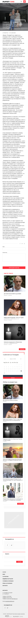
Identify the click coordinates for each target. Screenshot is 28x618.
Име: (4, 246)
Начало (4, 3)
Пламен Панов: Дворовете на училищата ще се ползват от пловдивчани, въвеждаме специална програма (13, 499)
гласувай (19, 561)
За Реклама (5, 576)
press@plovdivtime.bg (9, 601)
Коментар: (5, 252)
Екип (4, 574)
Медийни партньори (8, 578)
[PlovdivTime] (9, 616)
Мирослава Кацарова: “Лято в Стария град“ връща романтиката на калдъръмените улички (14, 318)
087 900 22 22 (14, 598)
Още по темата (8, 273)
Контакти (5, 585)
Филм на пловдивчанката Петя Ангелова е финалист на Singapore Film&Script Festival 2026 (12, 460)
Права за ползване (7, 583)
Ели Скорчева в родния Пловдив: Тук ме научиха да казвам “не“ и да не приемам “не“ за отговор (13, 479)
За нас (4, 572)
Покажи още (22, 349)
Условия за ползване (8, 581)
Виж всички (20, 503)
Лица (8, 3)
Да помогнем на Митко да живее (12, 293)
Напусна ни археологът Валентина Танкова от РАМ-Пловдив (13, 342)
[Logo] (8, 1)
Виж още (13, 377)
